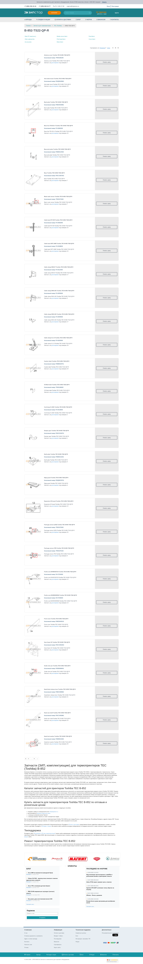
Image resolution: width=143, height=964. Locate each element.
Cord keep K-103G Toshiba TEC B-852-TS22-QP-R (58, 407)
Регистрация (115, 6)
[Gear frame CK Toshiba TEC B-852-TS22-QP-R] (33, 649)
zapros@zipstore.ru (73, 6)
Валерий (28, 874)
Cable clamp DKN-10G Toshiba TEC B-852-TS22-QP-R (59, 290)
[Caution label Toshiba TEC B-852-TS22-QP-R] (33, 368)
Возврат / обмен (58, 936)
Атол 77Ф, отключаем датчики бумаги (39, 885)
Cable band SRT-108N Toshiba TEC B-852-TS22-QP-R (59, 243)
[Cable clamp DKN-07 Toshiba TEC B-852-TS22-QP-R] (33, 274)
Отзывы (26, 947)
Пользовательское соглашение (110, 933)
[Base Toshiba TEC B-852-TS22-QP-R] (33, 180)
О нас (25, 933)
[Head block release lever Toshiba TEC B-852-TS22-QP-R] (33, 696)
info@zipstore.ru (53, 811)
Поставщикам (57, 938)
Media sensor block (62, 36)
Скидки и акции (44, 19)
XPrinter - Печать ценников (94, 895)
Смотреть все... (30, 904)
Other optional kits (30, 39)
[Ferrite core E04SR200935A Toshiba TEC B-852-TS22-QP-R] (33, 602)
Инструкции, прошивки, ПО (83, 938)
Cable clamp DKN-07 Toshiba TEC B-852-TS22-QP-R (58, 267)
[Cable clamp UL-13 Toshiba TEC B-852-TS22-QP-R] (33, 345)
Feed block (92, 36)
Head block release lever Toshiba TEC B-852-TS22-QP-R (60, 689)
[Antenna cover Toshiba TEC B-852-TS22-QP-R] (33, 62)
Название (103, 48)
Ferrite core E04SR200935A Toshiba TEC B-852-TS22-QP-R (60, 595)
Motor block (60, 42)
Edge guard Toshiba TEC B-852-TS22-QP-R (56, 477)
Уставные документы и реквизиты (33, 936)
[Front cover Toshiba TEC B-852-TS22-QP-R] (33, 626)
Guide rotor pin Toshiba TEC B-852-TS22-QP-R (57, 665)
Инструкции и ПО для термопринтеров (44, 833)
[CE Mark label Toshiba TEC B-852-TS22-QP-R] (33, 391)
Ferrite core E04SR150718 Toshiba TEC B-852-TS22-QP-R (60, 571)
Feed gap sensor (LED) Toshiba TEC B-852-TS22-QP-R (59, 524)
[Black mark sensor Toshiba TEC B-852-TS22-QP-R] (33, 204)
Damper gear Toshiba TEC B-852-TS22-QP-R (56, 430)
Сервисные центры (81, 933)
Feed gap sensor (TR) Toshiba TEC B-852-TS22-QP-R (59, 548)
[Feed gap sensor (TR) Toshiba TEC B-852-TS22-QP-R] (33, 555)
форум (26, 836)
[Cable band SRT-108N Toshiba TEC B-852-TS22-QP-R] (33, 251)
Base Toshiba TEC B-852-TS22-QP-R (54, 173)
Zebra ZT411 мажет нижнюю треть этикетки (99, 882)
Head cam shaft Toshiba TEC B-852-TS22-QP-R (57, 712)
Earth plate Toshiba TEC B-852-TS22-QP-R (56, 454)
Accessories (28, 42)
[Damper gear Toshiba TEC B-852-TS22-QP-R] (33, 438)
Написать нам (28, 944)
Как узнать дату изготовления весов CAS (40, 899)
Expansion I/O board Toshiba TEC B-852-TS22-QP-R (58, 501)
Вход (108, 6)
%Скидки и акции (46, 826)
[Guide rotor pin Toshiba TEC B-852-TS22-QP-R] (33, 673)
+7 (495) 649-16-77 (44, 6)
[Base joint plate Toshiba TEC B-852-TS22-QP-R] (33, 156)
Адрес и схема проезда (30, 938)
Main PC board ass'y (30, 36)
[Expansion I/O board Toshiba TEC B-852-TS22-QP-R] (33, 508)
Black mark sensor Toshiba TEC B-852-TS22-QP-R (58, 196)
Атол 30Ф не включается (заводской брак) (40, 872)
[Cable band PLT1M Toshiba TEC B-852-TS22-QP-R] (33, 227)
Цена (108, 48)
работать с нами (101, 13)
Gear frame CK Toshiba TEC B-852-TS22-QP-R (57, 642)
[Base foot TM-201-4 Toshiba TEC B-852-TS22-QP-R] (33, 133)
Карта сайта (57, 947)
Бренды (29, 19)
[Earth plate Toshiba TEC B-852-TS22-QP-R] (33, 461)
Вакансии (101, 19)
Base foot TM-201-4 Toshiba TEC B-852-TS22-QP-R (58, 125)
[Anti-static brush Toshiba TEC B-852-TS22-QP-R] (33, 86)
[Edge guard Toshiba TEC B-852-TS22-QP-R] (33, 485)
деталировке (55, 62)
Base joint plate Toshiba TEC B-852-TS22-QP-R (57, 149)
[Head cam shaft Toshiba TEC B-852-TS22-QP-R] (33, 720)
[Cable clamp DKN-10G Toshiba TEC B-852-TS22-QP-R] (33, 298)
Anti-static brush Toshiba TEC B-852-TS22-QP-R (57, 78)
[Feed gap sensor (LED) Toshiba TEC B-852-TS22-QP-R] (33, 532)
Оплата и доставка (63, 19)
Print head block (61, 39)
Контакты (115, 19)
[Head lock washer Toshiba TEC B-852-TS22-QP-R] (33, 743)
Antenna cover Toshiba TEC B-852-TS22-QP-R (57, 55)
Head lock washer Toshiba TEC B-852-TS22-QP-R (58, 736)
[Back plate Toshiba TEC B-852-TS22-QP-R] (33, 109)
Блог (79, 19)
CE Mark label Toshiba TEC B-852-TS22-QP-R (56, 384)
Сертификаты (57, 944)
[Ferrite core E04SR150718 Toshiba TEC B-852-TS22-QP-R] (33, 579)
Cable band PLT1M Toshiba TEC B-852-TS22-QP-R (58, 220)
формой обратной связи (43, 813)
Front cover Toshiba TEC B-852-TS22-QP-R (56, 618)
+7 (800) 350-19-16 (30, 6)
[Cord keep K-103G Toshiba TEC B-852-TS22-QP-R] (33, 414)
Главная (28, 954)
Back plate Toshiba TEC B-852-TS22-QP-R (56, 102)
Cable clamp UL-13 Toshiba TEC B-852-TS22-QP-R (58, 337)
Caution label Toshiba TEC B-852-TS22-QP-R (56, 361)
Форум (89, 19)
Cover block (92, 39)
